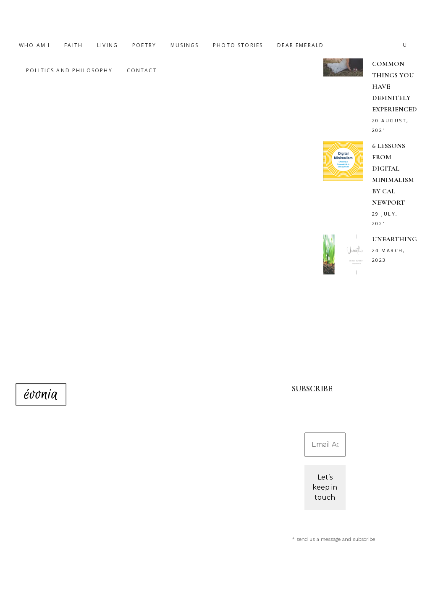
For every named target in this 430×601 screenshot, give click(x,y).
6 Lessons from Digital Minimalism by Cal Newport (220, 297)
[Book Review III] (85, 95)
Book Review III (69, 213)
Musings (259, 258)
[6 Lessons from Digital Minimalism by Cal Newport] (224, 130)
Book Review (113, 187)
